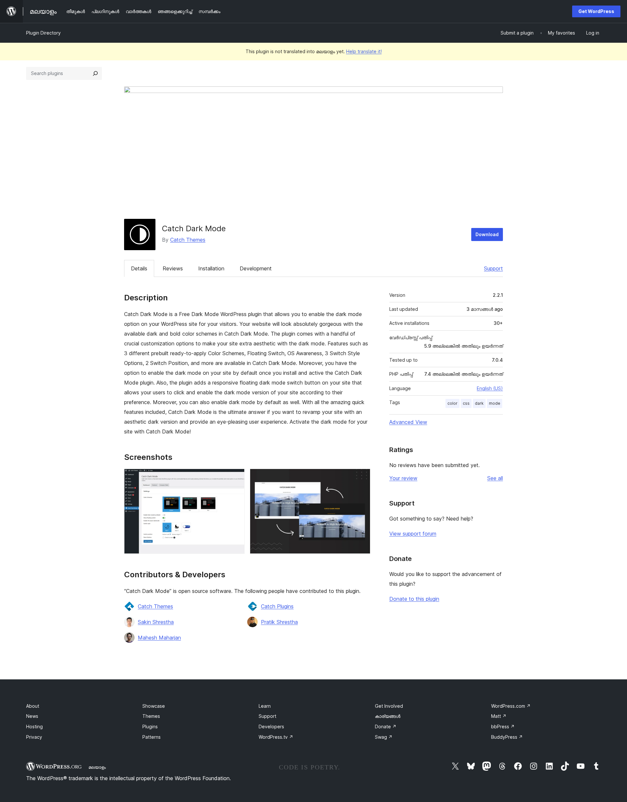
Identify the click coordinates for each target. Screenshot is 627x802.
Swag (384, 737)
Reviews (173, 268)
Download (487, 234)
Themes (151, 716)
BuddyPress (507, 737)
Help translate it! (364, 51)
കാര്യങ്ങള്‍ (387, 716)
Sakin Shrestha (156, 622)
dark (479, 403)
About (32, 706)
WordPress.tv (276, 737)
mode (494, 403)
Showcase (153, 706)
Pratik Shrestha (279, 622)
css (466, 403)
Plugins (150, 726)
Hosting (34, 726)
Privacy (34, 737)
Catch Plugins (277, 606)
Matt (498, 716)
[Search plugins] (95, 73)
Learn (265, 706)
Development (256, 268)
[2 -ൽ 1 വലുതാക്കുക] (236, 477)
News (32, 716)
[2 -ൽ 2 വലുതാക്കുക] (361, 477)
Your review (403, 478)
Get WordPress (596, 11)
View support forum (412, 533)
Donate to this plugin (414, 599)
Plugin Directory (43, 33)
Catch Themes (187, 239)
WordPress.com (511, 706)
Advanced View (408, 422)
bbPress (503, 726)
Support (493, 268)
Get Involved (389, 706)
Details (139, 268)
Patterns (151, 737)
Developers (271, 726)
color (452, 403)
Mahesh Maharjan (159, 637)
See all (495, 478)
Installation (211, 268)
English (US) (490, 388)
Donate (385, 726)
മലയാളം (97, 767)
